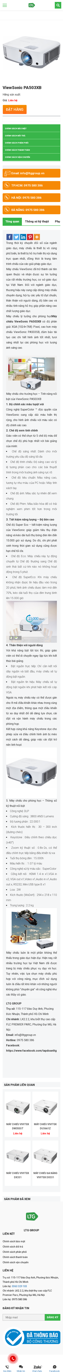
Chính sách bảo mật (15, 128)
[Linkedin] (23, 237)
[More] (37, 237)
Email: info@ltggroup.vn (27, 173)
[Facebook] (9, 237)
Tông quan (12, 221)
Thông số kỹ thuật (37, 221)
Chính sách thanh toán (17, 150)
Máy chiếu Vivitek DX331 (17, 1175)
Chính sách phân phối (17, 143)
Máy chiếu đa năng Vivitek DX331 (45, 1175)
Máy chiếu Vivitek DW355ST (17, 1126)
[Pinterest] (30, 237)
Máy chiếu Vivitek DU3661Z (45, 1126)
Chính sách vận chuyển (17, 157)
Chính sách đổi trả (15, 136)
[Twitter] (16, 237)
